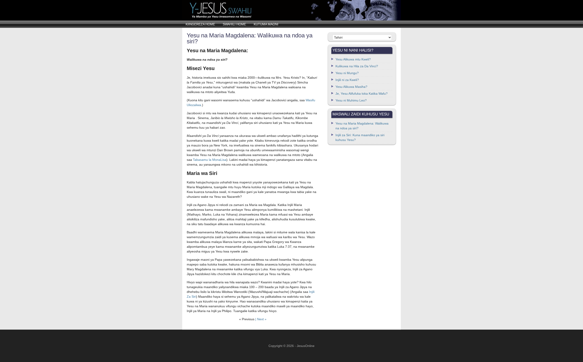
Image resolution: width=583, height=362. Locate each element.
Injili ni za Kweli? (347, 80)
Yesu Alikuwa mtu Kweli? (353, 59)
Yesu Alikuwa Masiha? (351, 87)
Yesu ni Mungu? (347, 73)
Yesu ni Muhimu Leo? (351, 100)
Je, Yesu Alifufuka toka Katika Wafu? (361, 93)
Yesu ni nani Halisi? (291, 10)
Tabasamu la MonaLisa (209, 159)
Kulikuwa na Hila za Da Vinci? (356, 66)
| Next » (260, 319)
